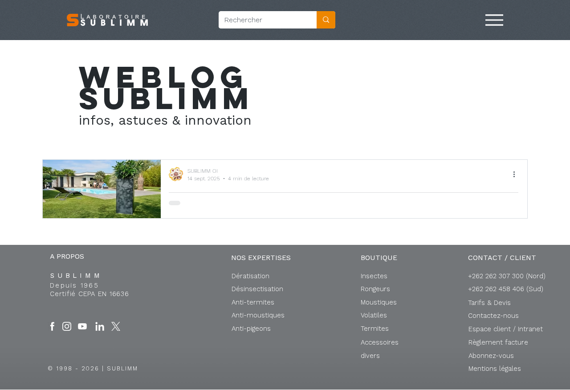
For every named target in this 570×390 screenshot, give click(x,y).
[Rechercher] (326, 19)
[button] (505, 329)
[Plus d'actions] (517, 174)
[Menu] (494, 20)
